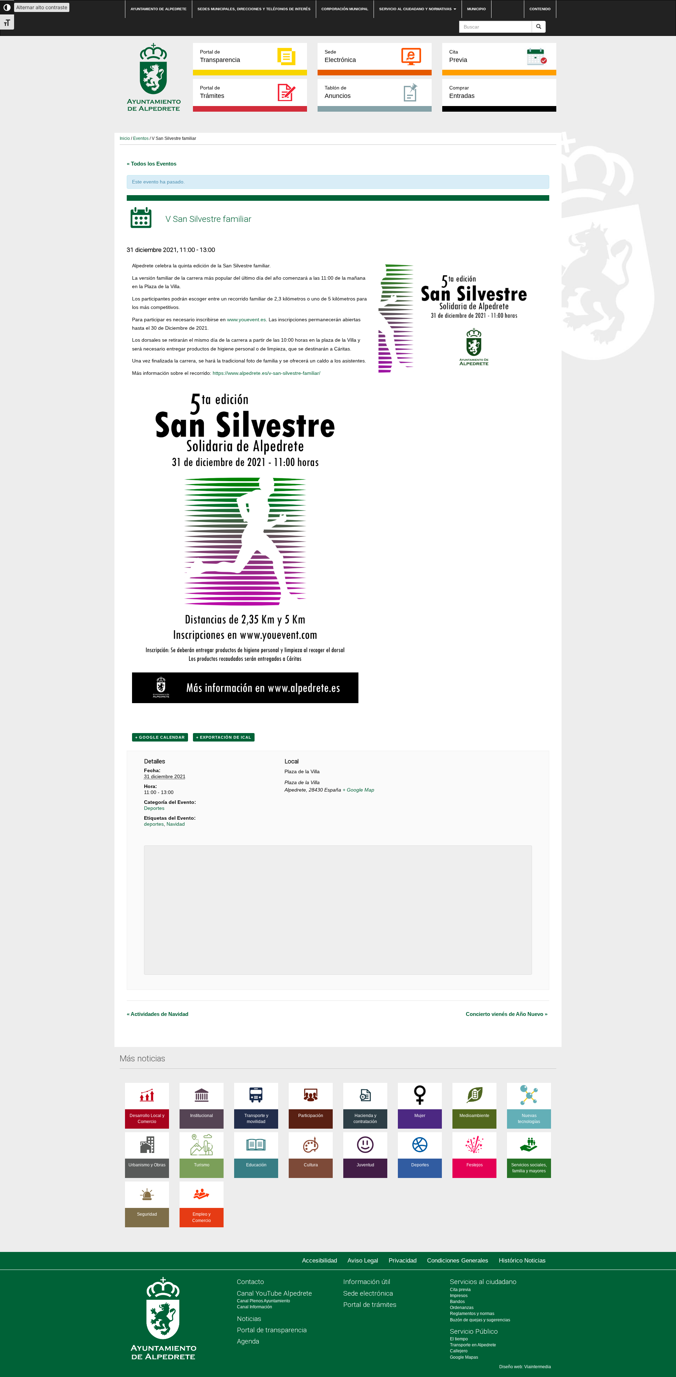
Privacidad (403, 1260)
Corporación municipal (344, 9)
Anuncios (338, 92)
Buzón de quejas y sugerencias (480, 1319)
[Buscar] (539, 27)
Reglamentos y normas (472, 1313)
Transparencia (220, 56)
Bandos (457, 1301)
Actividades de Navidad (157, 1014)
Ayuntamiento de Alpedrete (159, 9)
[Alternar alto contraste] (7, 7)
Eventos (141, 138)
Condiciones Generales (457, 1260)
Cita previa (460, 1289)
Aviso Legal (363, 1260)
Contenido (540, 9)
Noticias (249, 1319)
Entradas (462, 92)
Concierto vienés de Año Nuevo (506, 1014)
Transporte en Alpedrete (473, 1344)
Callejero (459, 1350)
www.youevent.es (246, 319)
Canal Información (254, 1306)
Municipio (476, 9)
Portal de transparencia (272, 1330)
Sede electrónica (368, 1293)
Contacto (250, 1282)
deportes (154, 824)
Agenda (248, 1341)
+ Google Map (358, 790)
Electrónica (340, 56)
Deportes (154, 808)
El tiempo (459, 1338)
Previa (458, 56)
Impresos (459, 1295)
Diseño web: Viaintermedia (525, 1366)
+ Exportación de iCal (223, 737)
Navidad (176, 824)
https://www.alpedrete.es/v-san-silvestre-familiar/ (266, 373)
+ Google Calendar (160, 737)
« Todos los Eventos (151, 164)
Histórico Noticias (522, 1260)
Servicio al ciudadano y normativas (416, 9)
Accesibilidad (319, 1260)
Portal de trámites (369, 1305)
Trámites (212, 92)
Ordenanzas (462, 1307)
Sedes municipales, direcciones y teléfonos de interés (254, 9)
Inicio (125, 138)
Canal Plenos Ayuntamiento (263, 1300)
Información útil (366, 1282)
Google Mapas (464, 1357)
